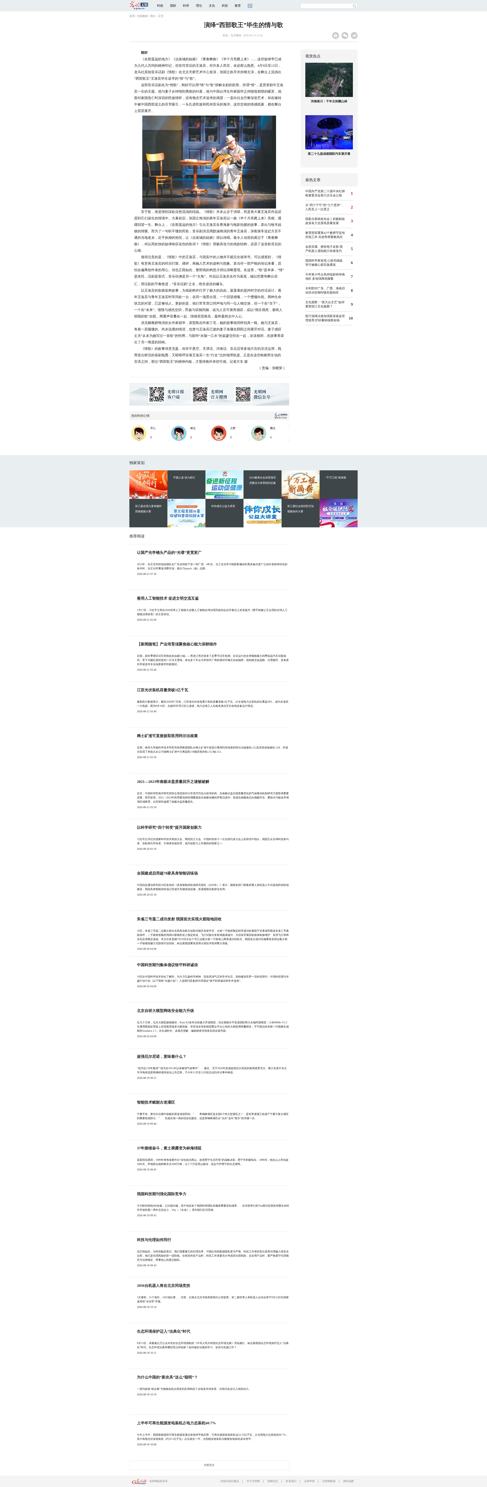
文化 (212, 5)
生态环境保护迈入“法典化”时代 (163, 1331)
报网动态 (272, 1481)
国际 (173, 5)
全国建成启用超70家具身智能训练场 (167, 873)
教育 (238, 5)
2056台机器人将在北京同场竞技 (163, 1285)
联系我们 (291, 1481)
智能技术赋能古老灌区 (156, 1102)
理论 (199, 5)
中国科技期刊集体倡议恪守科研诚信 (167, 965)
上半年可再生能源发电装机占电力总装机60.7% (176, 1423)
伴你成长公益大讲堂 (223, 506)
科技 (225, 5)
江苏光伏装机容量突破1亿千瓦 (162, 690)
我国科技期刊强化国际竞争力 (161, 1194)
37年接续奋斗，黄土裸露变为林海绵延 (169, 1148)
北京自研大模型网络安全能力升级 (165, 1011)
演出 (152, 16)
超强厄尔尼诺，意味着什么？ (161, 1056)
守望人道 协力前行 (184, 477)
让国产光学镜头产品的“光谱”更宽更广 (169, 552)
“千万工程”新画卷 (335, 477)
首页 (132, 16)
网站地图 (348, 1481)
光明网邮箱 (329, 1481)
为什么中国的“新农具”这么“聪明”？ (167, 1377)
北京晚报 (236, 35)
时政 (160, 5)
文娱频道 (142, 16)
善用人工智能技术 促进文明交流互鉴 (168, 598)
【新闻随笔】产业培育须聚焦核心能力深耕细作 (177, 644)
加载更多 (209, 1465)
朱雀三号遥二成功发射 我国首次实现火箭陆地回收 (179, 919)
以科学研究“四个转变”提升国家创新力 (169, 827)
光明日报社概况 (229, 1481)
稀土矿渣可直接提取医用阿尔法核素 (167, 736)
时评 (186, 5)
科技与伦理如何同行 (154, 1240)
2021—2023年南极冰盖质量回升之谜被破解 (173, 781)
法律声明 (309, 1481)
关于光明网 (253, 1481)
